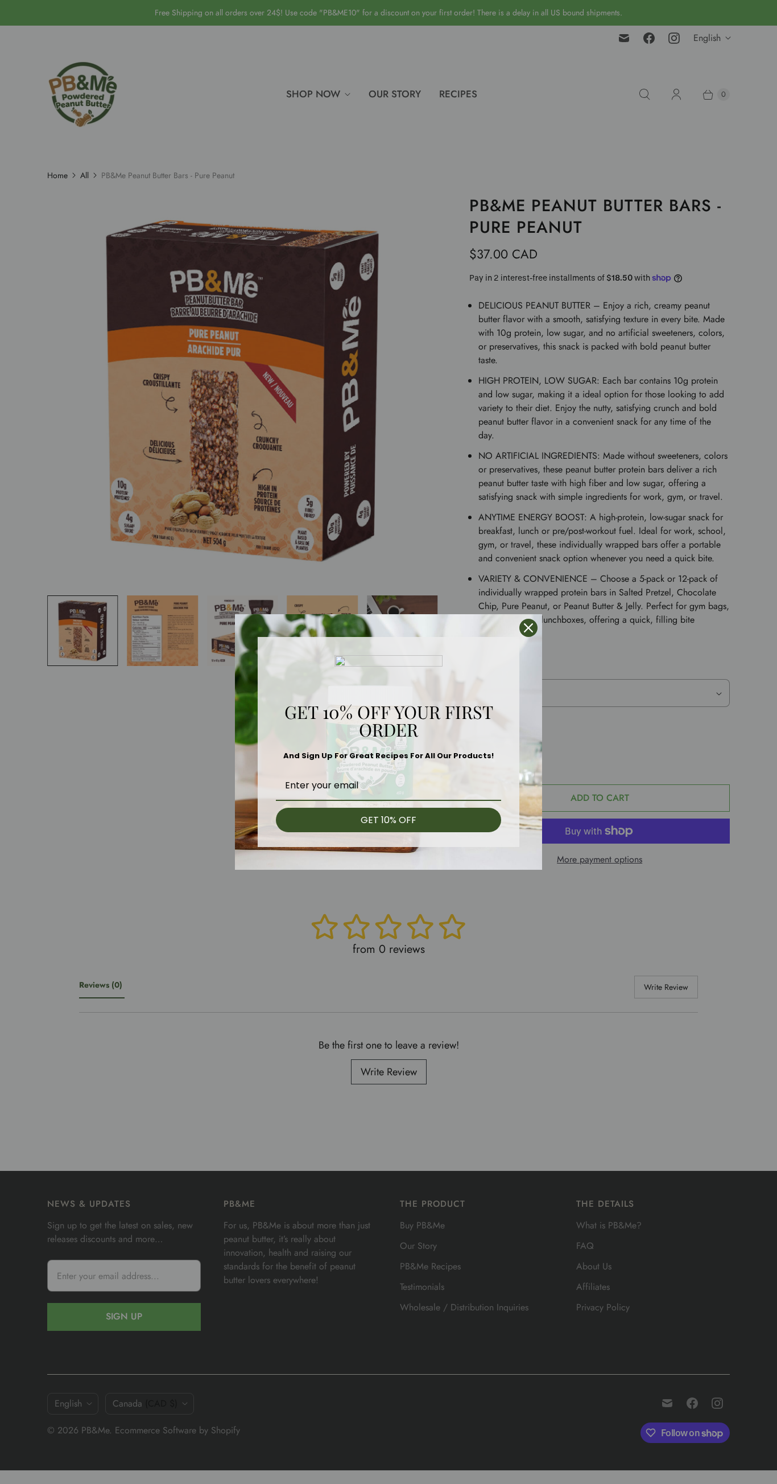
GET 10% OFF (388, 820)
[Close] (528, 628)
